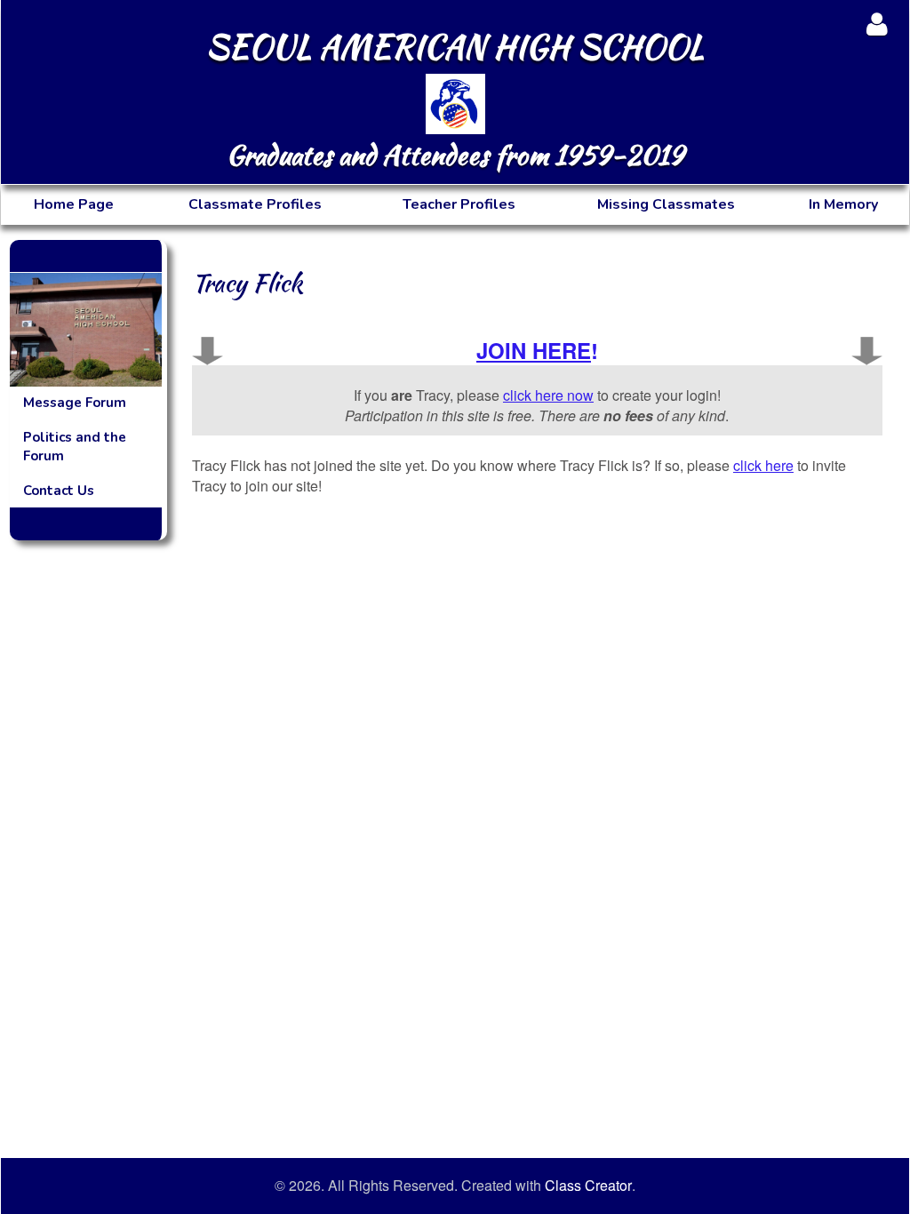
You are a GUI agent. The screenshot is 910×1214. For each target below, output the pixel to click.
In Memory (843, 204)
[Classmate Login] (876, 23)
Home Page (74, 204)
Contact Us (58, 490)
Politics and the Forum (74, 446)
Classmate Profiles (255, 204)
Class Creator (588, 1185)
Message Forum (74, 402)
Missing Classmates (666, 204)
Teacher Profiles (459, 204)
